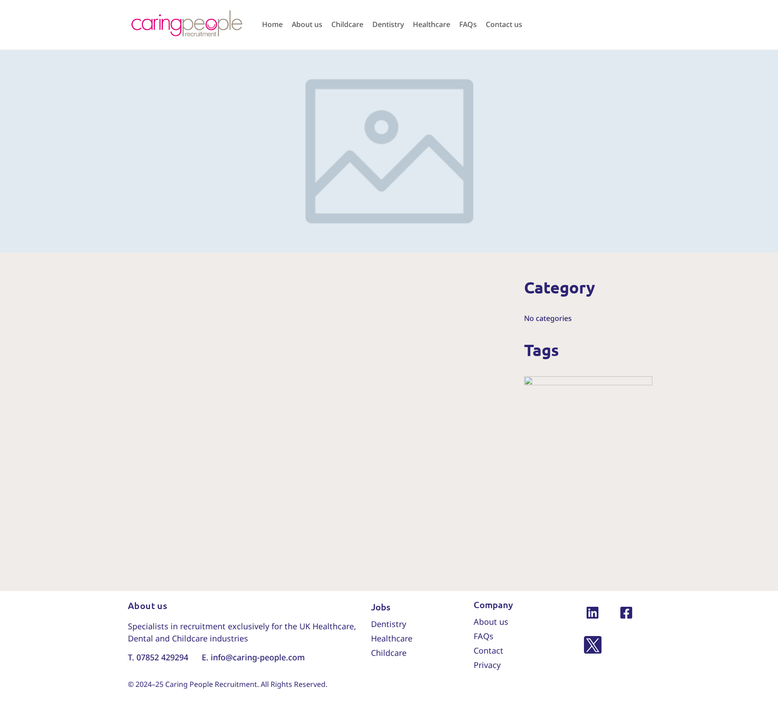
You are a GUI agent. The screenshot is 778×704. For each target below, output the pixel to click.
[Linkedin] (592, 612)
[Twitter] (592, 646)
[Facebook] (626, 612)
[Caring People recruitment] (186, 24)
